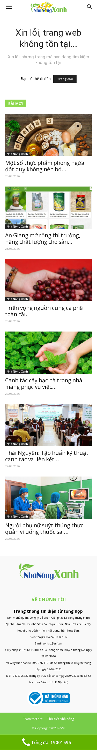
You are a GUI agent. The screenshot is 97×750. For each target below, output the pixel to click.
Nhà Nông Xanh (17, 154)
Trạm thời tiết (32, 719)
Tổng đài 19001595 (51, 742)
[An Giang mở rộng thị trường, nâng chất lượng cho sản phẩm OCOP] (48, 208)
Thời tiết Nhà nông (60, 719)
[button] (90, 7)
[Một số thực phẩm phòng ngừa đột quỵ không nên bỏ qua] (48, 135)
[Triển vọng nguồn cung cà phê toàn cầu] (48, 280)
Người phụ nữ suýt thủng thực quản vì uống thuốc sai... (44, 528)
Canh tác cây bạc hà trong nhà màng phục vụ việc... (43, 383)
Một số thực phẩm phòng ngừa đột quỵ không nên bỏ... (44, 166)
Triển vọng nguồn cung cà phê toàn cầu (44, 311)
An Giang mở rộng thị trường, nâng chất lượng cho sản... (42, 238)
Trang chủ (65, 79)
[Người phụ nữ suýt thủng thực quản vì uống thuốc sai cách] (48, 498)
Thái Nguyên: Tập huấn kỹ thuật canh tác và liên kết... (46, 456)
